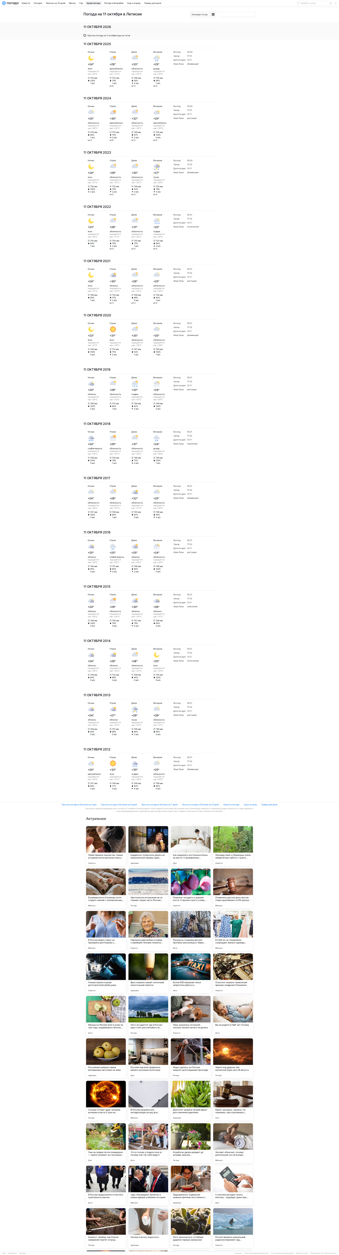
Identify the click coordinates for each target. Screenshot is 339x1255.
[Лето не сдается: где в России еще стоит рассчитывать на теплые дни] (148, 1016)
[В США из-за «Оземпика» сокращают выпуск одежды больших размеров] (233, 931)
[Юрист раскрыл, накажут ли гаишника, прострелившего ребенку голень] (233, 1101)
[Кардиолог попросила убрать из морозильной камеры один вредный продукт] (148, 846)
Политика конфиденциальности (257, 1253)
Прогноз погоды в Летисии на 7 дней (159, 804)
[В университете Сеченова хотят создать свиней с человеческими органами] (106, 888)
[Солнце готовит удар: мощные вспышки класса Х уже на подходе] (106, 1101)
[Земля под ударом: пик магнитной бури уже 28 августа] (233, 1058)
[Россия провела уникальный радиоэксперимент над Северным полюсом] (233, 1228)
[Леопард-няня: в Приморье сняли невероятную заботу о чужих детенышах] (233, 846)
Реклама (22, 1253)
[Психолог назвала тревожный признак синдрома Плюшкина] (233, 973)
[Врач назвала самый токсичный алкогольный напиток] (148, 973)
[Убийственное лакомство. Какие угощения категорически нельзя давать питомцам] (106, 846)
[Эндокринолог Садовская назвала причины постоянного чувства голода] (191, 1186)
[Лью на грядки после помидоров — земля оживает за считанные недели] (106, 1143)
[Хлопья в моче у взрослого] (148, 1228)
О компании (12, 1253)
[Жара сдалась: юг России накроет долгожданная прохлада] (191, 1058)
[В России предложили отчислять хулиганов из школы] (106, 1186)
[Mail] (4, 3)
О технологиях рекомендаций (282, 1253)
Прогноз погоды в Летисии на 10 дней (200, 804)
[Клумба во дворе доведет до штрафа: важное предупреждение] (191, 1143)
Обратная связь (302, 1253)
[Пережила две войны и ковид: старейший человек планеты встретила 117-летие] (148, 931)
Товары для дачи (269, 804)
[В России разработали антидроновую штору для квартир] (148, 1101)
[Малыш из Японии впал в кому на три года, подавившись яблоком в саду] (106, 1016)
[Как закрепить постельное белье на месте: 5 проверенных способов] (191, 846)
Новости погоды (231, 804)
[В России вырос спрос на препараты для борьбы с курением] (106, 931)
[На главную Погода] (12, 3)
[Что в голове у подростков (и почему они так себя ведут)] (148, 1143)
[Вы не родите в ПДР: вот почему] (233, 1016)
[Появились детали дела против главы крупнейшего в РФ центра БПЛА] (233, 888)
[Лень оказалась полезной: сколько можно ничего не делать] (191, 1016)
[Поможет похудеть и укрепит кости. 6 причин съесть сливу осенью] (191, 888)
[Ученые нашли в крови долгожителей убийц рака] (106, 973)
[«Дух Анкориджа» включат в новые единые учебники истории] (148, 1186)
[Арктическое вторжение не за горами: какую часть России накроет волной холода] (148, 888)
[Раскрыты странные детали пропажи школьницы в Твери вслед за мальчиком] (191, 931)
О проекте (238, 1253)
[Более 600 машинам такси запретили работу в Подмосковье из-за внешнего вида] (191, 973)
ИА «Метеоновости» (329, 1253)
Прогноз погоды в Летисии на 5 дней (119, 804)
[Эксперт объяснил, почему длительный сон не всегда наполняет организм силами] (233, 1143)
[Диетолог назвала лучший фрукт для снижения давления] (191, 1101)
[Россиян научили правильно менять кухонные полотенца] (148, 1058)
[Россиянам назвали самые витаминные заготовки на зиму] (106, 1058)
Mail (4, 1253)
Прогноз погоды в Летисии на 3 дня (79, 804)
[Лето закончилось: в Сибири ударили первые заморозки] (191, 1228)
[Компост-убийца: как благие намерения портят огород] (106, 1228)
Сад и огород (250, 804)
